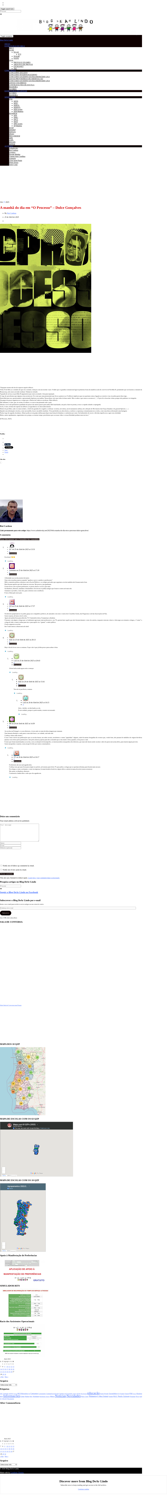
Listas (22, 1396)
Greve (134, 1393)
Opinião (111, 1396)
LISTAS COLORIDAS (17, 83)
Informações (11, 1396)
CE (29, 1393)
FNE (11, 99)
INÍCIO (7, 44)
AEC (1, 1393)
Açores (15, 1393)
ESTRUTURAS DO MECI (15, 46)
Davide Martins (14, 154)
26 (11, 1372)
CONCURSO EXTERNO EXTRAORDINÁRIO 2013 (29, 77)
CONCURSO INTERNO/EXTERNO (23, 75)
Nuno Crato (84, 1396)
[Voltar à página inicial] (136, 34)
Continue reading (83, 1489)
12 (11, 1366)
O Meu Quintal (102, 1396)
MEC (31, 1396)
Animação (6, 1393)
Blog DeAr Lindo (6, 40)
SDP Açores (18, 109)
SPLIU (11, 134)
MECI (11, 48)
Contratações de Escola (52, 1393)
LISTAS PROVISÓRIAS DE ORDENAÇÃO (26, 79)
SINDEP (12, 130)
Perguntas (132, 1396)
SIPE (11, 138)
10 (7, 1366)
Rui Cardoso (13, 150)
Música (52, 1396)
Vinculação (10, 1399)
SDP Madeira (18, 111)
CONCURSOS (10, 71)
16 (5, 1369)
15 (3, 1369)
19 (11, 1369)
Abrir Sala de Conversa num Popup (10, 1005)
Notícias (60, 1396)
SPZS (16, 122)
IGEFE (16, 58)
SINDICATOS (10, 97)
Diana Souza (13, 163)
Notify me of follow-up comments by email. (18, 866)
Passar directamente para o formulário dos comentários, (19, 539)
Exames (122, 1393)
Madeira (27, 1396)
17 (7, 1369)
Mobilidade (36, 1396)
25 (9, 1372)
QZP (141, 1396)
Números (93, 1396)
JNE (15, 68)
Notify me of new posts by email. (15, 870)
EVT (118, 1393)
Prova (137, 1396)
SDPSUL (17, 107)
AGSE (11, 50)
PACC (115, 1396)
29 (3, 1374)
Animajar (12, 158)
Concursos (34, 1394)
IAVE (11, 60)
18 (9, 1369)
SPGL (16, 120)
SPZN (16, 101)
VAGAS (4, 1399)
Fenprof (127, 1393)
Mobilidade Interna (44, 1396)
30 (5, 1374)
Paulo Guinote (124, 1396)
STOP (11, 128)
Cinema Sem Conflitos (17, 156)
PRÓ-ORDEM (14, 136)
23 (5, 1372)
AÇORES (12, 89)
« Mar (2, 1377)
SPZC (16, 103)
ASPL (11, 140)
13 (13, 1366)
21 (1, 1372)
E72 (19, 54)
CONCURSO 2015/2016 (18, 73)
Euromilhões (113, 1393)
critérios (74, 1393)
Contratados (42, 1393)
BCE (19, 1393)
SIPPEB (12, 144)
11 (9, 1366)
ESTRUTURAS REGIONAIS (16, 91)
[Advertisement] (68, 183)
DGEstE (17, 56)
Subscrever (5, 913)
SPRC (16, 118)
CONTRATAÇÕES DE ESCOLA (21, 85)
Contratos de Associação (65, 1393)
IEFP (1, 1396)
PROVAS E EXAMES (22, 62)
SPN (15, 116)
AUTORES (9, 146)
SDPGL (17, 105)
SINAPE (12, 142)
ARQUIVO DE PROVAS (23, 64)
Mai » (6, 1377)
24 (7, 1372)
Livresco (12, 152)
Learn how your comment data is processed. (44, 878)
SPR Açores (18, 124)
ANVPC (11, 1393)
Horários (139, 1393)
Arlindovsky (13, 148)
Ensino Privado (104, 1393)
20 (13, 1369)
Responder (13, 553)
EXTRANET (19, 66)
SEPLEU (12, 132)
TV (1, 1398)
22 (3, 1372)
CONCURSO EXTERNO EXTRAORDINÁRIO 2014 (29, 81)
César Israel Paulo (15, 160)
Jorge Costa (13, 165)
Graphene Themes (17, 1473)
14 (1, 1369)
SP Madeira (18, 126)
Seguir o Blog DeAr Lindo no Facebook (19, 892)
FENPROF (13, 113)
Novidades (73, 1396)
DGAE (16, 52)
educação (93, 1393)
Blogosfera (24, 1393)
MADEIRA (13, 87)
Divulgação (84, 1393)
